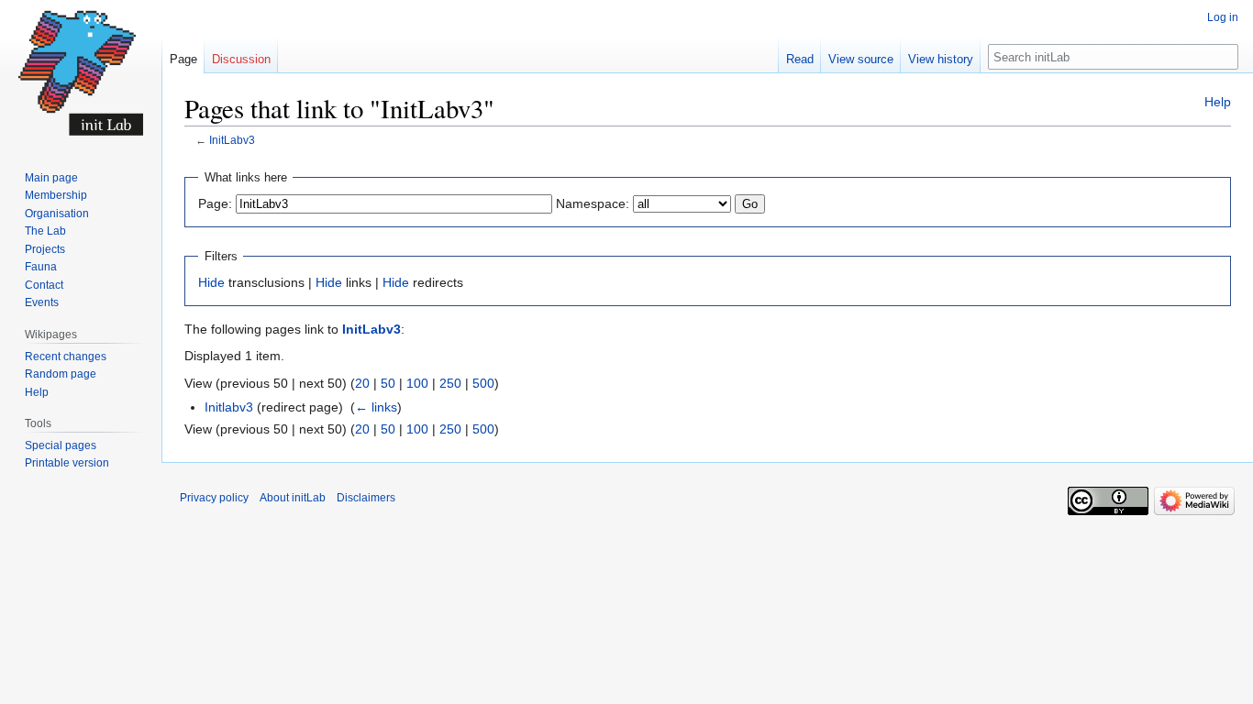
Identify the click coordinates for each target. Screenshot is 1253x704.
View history (940, 59)
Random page (60, 374)
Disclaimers (366, 497)
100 (417, 383)
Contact (44, 285)
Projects (45, 249)
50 (388, 383)
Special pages (60, 445)
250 (450, 383)
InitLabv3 (232, 140)
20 (362, 383)
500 (483, 383)
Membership (56, 195)
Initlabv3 (229, 407)
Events (42, 302)
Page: (215, 203)
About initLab (293, 497)
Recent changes (65, 356)
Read (800, 59)
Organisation (57, 213)
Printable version (67, 462)
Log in (1222, 17)
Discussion (241, 59)
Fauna (41, 266)
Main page (51, 177)
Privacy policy (214, 497)
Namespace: (592, 203)
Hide (211, 282)
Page (183, 59)
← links (376, 407)
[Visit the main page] (80, 73)
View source (860, 59)
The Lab (45, 231)
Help (1217, 101)
